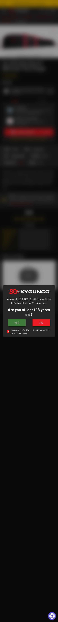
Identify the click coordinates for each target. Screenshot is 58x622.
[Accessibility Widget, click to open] (52, 616)
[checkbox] (29, 332)
